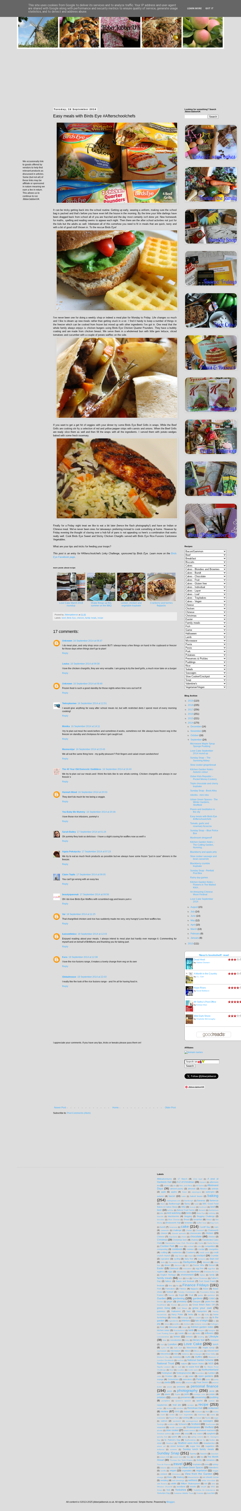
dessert (206, 1262)
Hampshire (202, 1311)
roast (162, 1415)
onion (191, 1376)
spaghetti (211, 1433)
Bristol (209, 1220)
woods (193, 1486)
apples (174, 1192)
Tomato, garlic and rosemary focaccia (201, 824)
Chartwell (200, 1230)
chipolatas (173, 1237)
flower (206, 1289)
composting (162, 1249)
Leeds (181, 1333)
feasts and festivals (185, 1281)
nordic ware (193, 1370)
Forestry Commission (187, 1292)
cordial (201, 1249)
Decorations (174, 1262)
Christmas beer (180, 1240)
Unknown (67, 640)
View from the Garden (198, 1473)
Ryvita (207, 1418)
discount (178, 1265)
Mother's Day (163, 1357)
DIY (187, 1265)
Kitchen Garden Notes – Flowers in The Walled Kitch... (203, 885)
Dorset (212, 1265)
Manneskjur (68, 749)
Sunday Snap (168, 1453)
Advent (203, 1182)
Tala (188, 1457)
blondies (160, 1220)
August (194, 907)
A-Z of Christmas (185, 1182)
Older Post (170, 1107)
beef (64, 618)
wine (213, 1484)
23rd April (197, 1179)
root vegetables (186, 1415)
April (193, 924)
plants (167, 1394)
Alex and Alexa (185, 1186)
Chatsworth (213, 1230)
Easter (160, 1268)
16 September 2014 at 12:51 (92, 703)
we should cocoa (210, 1477)
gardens (198, 1298)
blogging (188, 1216)
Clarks (200, 1243)
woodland (181, 1486)
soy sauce (198, 1433)
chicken (80, 618)
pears (169, 1387)
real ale (177, 1405)
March (194, 929)
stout (159, 1443)
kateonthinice (69, 934)
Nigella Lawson (164, 1367)
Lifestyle (213, 1336)
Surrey (193, 1454)
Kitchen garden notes (202, 1327)
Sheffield (209, 1427)
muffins (198, 1357)
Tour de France (163, 1464)
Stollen (212, 1440)
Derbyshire (189, 1261)
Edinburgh (174, 1268)
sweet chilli (164, 1457)
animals (214, 1189)
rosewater (161, 1418)
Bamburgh (188, 1201)
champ (189, 1230)
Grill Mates (182, 1308)
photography (187, 1391)
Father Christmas (200, 1278)
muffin (188, 1357)
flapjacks (195, 1289)
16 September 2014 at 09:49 (87, 683)
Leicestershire (163, 1337)
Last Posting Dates (165, 1333)
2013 (191, 943)
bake (184, 1196)
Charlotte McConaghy (205, 1019)
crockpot (200, 1255)
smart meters (189, 1430)
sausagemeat (192, 1421)
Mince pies (198, 1351)
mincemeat (165, 1354)
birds (188, 1213)
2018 (191, 705)
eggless (160, 1271)
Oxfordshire (173, 1379)
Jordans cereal (200, 1324)
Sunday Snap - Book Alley (203, 790)
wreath (204, 1487)
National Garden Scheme (200, 1360)
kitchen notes (163, 1330)
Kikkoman (173, 1327)
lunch (215, 1344)
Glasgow (197, 1301)
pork (186, 1394)
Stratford (170, 1443)
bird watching (174, 1213)
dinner (167, 1265)
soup (187, 1433)
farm (180, 1278)
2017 (191, 709)
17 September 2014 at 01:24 (91, 832)
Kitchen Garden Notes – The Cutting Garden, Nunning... (202, 845)
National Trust (165, 1363)
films (170, 1286)
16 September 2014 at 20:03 (92, 792)
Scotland (195, 1424)
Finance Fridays (195, 1285)
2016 (191, 714)
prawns (174, 1397)
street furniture (177, 1446)
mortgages (197, 1354)
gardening (179, 1298)
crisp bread (179, 1256)
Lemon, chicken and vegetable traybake (131, 604)
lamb (191, 1330)
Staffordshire (190, 1440)
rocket (172, 1415)
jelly (158, 1324)
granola (184, 1305)
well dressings (178, 1480)
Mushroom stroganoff (201, 837)
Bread (186, 1219)
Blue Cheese (174, 1220)
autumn (160, 1196)
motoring (177, 1357)
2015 (191, 718)
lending (201, 1337)
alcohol (167, 1186)
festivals (161, 1285)
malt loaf (178, 1348)
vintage (160, 1477)
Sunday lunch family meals (198, 1449)
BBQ (183, 1207)
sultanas (160, 1449)
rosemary (202, 1415)
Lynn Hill (165, 1348)
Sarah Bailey (69, 832)
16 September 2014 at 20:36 (101, 812)
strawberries (209, 1443)
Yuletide (200, 1493)
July (193, 911)
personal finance (204, 1386)
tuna (207, 1464)
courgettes (213, 1249)
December (196, 726)
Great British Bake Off (204, 1305)
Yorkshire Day (163, 1493)
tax (195, 1457)
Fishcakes (170, 1289)
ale (174, 1186)
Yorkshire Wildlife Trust (183, 1493)
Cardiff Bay (205, 1227)
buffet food (202, 1223)
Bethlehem (213, 1210)
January (195, 938)
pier (158, 1394)
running (185, 1418)
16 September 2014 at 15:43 (90, 749)
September (196, 739)
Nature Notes (197, 1363)
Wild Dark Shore (202, 1016)
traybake (197, 1464)
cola (199, 1246)
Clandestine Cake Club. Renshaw (179, 1243)
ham (189, 1311)
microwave (175, 1351)
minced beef (212, 1351)
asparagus (196, 1192)
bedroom (203, 1207)
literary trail (198, 1340)
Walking (180, 1477)
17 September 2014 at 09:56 (94, 894)
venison (163, 1474)
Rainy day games (199, 877)
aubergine (210, 1192)
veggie (215, 1471)
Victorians (176, 1474)
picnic (212, 1391)
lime (164, 1340)
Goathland (161, 1305)
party (208, 1379)
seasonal (161, 1427)
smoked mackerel (207, 1430)
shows (159, 1430)
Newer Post (60, 1107)
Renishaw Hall (195, 1408)
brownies (189, 1223)
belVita (170, 1210)
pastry (179, 1382)
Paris (198, 1379)
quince (211, 1401)
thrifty (199, 1460)
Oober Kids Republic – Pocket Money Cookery (203, 777)
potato (212, 1394)
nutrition (211, 1373)
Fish (159, 1289)
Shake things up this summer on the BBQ (101, 604)
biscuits (160, 1216)
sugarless (209, 1446)
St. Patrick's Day (172, 1440)
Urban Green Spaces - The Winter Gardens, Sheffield (204, 802)
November (196, 731)
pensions (181, 1387)
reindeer (180, 1408)
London (172, 1344)
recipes (170, 1408)
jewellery (176, 1324)
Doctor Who (198, 1265)
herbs (190, 1314)
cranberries (176, 1252)
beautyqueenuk (70, 894)
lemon (177, 1336)
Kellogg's (214, 1324)
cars (216, 1227)
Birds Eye (71, 618)
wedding (164, 1480)
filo (177, 1286)
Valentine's (213, 1467)
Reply (65, 653)
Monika (66, 726)
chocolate (196, 1236)
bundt (162, 1227)
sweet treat (178, 1457)
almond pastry (177, 1189)
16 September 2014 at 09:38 (85, 663)
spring (184, 1437)
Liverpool (214, 1340)
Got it (209, 8)
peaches (189, 1382)
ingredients (173, 1321)
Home (115, 1107)
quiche (200, 1400)
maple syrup (209, 1347)
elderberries (181, 1272)
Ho (199, 1315)
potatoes (161, 1397)
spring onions (197, 1437)
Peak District (202, 1382)
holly (207, 1315)
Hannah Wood (69, 792)
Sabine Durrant (203, 962)
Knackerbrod (179, 1330)
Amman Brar (201, 1005)
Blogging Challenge (206, 1216)
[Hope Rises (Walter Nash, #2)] (190, 995)
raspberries (162, 1405)
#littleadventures (164, 1179)
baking (212, 1196)
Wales (170, 1477)
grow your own (202, 1307)
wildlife (174, 1483)
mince (187, 1351)
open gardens (205, 1376)
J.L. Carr (200, 977)
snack (177, 1433)
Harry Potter (177, 1314)
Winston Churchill (164, 1487)
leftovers (209, 1333)
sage (216, 1418)
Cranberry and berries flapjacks (161, 604)
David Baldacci (202, 991)
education (187, 1268)
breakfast (198, 1219)
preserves (186, 1397)
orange (160, 1379)
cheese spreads (179, 1233)
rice (207, 1411)
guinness (161, 1311)
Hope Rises (200, 987)
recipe (100, 618)
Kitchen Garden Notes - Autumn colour (202, 770)
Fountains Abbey (207, 1292)
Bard (163, 1204)
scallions (171, 1424)
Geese (160, 1302)
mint (176, 1354)
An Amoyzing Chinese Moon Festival (201, 893)
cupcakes (164, 1259)
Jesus (166, 1324)
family (212, 1275)
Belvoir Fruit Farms (186, 1210)
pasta (167, 1382)
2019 (191, 700)
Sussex (203, 1454)
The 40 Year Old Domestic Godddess (81, 769)
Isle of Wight (201, 1320)
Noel (172, 1370)
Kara (64, 957)
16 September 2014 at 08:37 (87, 640)
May (193, 920)
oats (159, 1376)
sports (174, 1437)
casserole (165, 1230)
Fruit (191, 1295)
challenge (177, 1230)
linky (187, 1340)
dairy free (189, 1259)
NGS (210, 1363)
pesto (169, 1391)
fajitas (202, 1275)
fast (187, 1278)
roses (212, 1415)
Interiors (186, 1320)
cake (185, 1227)
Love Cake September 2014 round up (201, 752)
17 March (182, 1179)
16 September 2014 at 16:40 (117, 769)
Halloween (176, 1311)
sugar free (195, 1446)
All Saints (200, 1186)
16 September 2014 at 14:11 (85, 726)
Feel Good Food (207, 1281)
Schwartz (182, 1424)
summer (173, 1449)
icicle (206, 1318)
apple (163, 1192)
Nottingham (167, 1373)
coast (181, 1246)
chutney (194, 1240)
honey (174, 1317)
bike (161, 1213)
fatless (168, 1281)
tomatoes (210, 1460)
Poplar (177, 1394)
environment (187, 1274)
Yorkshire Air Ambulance (204, 1490)
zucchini (210, 1493)
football (169, 1292)
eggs (170, 1271)
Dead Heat (199, 959)
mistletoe (185, 1354)
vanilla (163, 1471)
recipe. (160, 1408)
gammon (211, 1295)
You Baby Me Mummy (73, 812)
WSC (213, 1487)
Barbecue (214, 1200)
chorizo (211, 1236)
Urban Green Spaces (193, 1467)
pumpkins (166, 1401)
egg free (200, 1268)
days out (214, 1258)
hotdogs (184, 1318)
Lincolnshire (175, 1340)
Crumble (214, 1255)
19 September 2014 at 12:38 (83, 957)
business (173, 1227)
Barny (187, 1204)
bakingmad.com (173, 1201)
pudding (214, 1397)
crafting (163, 1252)
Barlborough (174, 1204)
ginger (169, 1301)
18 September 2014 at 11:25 (80, 914)
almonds (192, 1189)
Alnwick (203, 1189)
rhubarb (187, 1411)
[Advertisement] (120, 75)
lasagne (211, 1330)
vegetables (187, 1470)
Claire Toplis (68, 874)
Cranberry (190, 1252)
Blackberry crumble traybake (200, 864)
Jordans (187, 1324)
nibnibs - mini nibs (199, 795)
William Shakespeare (190, 1483)
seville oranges (176, 1427)
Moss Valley (210, 1354)
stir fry (202, 1440)
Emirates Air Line (211, 1272)
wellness (192, 1480)
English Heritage (168, 1275)
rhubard (198, 1412)
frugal (181, 1295)
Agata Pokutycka (71, 851)
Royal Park (174, 1418)
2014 (191, 722)
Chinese (161, 1236)
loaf (162, 1344)
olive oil (181, 1376)
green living (163, 1308)
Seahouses (211, 1424)
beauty (193, 1207)
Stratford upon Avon (188, 1443)
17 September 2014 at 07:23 (96, 851)
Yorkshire (180, 1489)
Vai (63, 914)
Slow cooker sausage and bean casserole (203, 857)
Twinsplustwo (69, 703)
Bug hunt (214, 1223)
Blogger (171, 1502)
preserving (200, 1397)
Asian (184, 1192)
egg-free (211, 1268)
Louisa (65, 663)
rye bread (197, 1418)
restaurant (213, 1408)
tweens (163, 1468)
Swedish (214, 1454)
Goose (174, 1305)
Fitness (182, 1289)
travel (178, 1464)
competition (210, 1246)
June (193, 916)
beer (159, 1210)
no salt (178, 1367)
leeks (198, 1333)
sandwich (177, 1421)
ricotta (215, 1412)
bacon (172, 1196)
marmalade (162, 1351)
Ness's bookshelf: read (214, 955)
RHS (177, 1411)
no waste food (192, 1367)
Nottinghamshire (183, 1373)
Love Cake (193, 1344)
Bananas (201, 1200)
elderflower (195, 1271)
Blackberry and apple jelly (203, 852)
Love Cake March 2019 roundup (71, 604)
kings (184, 1327)
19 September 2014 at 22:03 (92, 977)
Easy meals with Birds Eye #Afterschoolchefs (203, 817)
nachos (180, 1360)
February (195, 933)
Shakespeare (193, 1427)
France (160, 1295)
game (200, 1295)
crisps (190, 1256)
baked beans (196, 1196)
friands (171, 1295)
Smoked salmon (164, 1434)
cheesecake (195, 1233)
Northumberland (210, 1369)
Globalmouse (69, 977)
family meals (90, 618)
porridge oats (199, 1394)
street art (161, 1446)
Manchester (192, 1347)
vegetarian (201, 1470)
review (164, 1411)
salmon (164, 1421)
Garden (161, 1298)
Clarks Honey (212, 1243)
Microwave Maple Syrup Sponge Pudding (202, 745)
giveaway (182, 1301)
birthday (212, 1213)
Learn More (194, 8)
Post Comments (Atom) (79, 1113)
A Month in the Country (205, 973)
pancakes (187, 1379)
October (195, 735)
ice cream (196, 1318)
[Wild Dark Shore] (190, 1023)
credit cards (204, 1252)
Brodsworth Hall (173, 1223)
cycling (177, 1259)
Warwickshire (193, 1477)
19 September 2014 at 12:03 (92, 934)
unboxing (174, 1468)
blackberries (173, 1216)
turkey (215, 1464)
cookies (190, 1249)
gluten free (210, 1301)
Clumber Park (167, 1246)
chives (184, 1237)
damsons (202, 1259)
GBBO (212, 1298)
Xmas (159, 1490)
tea (202, 1457)
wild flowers (162, 1484)
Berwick (202, 1210)
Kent (162, 1327)
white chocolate (208, 1480)
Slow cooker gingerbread (203, 765)
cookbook (177, 1249)
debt (163, 1262)
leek (190, 1333)
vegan (173, 1470)
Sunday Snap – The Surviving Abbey (200, 759)
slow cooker (172, 1430)
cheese (164, 1233)
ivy (214, 1321)
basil (196, 1204)
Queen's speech (183, 1401)
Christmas (162, 1239)
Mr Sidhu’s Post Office (205, 1002)
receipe (190, 1405)
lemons (189, 1337)
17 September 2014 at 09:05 (91, 874)
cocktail (190, 1246)
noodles (180, 1370)
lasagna (201, 1330)
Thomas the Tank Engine (181, 1460)
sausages (208, 1421)
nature (184, 1363)
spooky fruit (162, 1437)
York (168, 1490)
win (205, 1483)
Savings (160, 1424)
